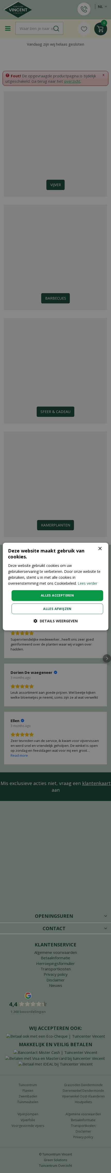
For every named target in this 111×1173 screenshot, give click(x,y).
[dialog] (55, 586)
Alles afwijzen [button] (57, 608)
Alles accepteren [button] (57, 595)
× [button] (100, 549)
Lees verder (87, 583)
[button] (56, 621)
